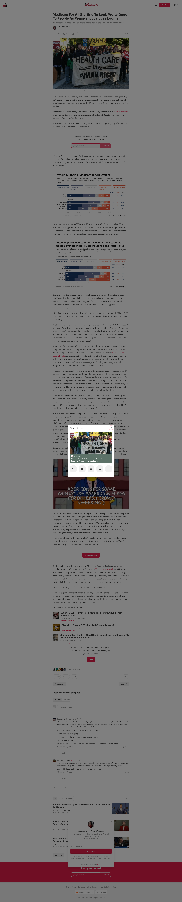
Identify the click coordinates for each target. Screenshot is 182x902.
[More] (108, 468)
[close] (111, 427)
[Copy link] (73, 468)
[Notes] (99, 468)
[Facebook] (82, 468)
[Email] (91, 468)
